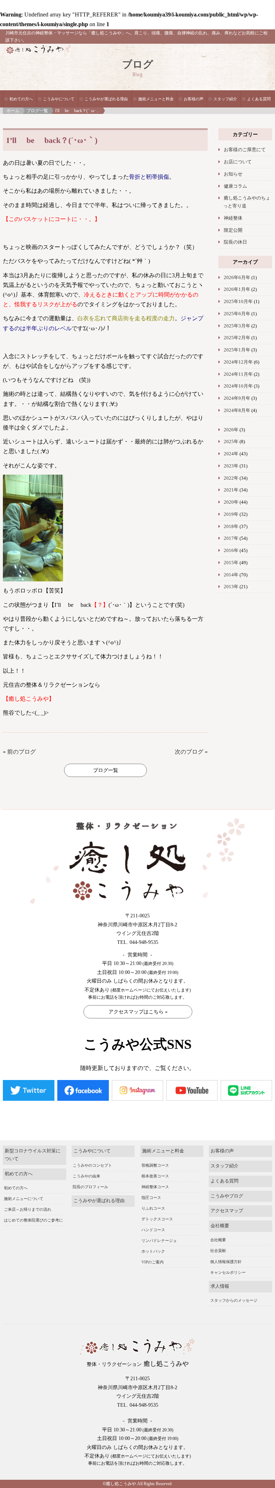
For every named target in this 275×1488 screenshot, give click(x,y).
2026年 (231, 429)
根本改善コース (155, 1176)
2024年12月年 (238, 362)
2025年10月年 (238, 301)
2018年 (231, 526)
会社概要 (220, 1225)
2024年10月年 (238, 386)
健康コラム (235, 186)
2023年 (231, 466)
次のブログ (189, 752)
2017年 (231, 538)
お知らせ (233, 174)
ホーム (12, 110)
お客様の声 (193, 99)
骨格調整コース (155, 1165)
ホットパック (153, 1251)
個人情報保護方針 (226, 1261)
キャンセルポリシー (228, 1272)
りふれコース (153, 1208)
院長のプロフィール (90, 1187)
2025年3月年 (237, 325)
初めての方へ (21, 99)
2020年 (231, 502)
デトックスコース (157, 1219)
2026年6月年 (237, 277)
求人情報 (220, 1286)
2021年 (231, 490)
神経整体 (233, 218)
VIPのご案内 (152, 1262)
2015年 (231, 562)
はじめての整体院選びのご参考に (33, 1220)
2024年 (231, 453)
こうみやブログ (227, 1196)
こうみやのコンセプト (92, 1165)
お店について (238, 161)
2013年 (231, 586)
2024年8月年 (237, 410)
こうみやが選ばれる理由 (106, 99)
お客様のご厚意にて (245, 149)
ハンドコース (153, 1230)
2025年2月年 (237, 337)
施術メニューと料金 (156, 99)
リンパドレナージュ (159, 1240)
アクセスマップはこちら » (138, 1011)
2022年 (231, 478)
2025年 (231, 441)
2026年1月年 (237, 289)
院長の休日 (235, 242)
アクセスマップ (227, 1210)
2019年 (231, 514)
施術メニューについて (23, 1198)
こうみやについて (58, 99)
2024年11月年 (238, 374)
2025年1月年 (237, 349)
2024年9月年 (237, 398)
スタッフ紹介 (225, 99)
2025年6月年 (237, 313)
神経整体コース (155, 1187)
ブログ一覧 (37, 110)
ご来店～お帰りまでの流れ (27, 1209)
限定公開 (233, 230)
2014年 (231, 574)
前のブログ (21, 752)
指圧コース (151, 1197)
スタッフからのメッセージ (233, 1300)
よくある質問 (259, 99)
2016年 (231, 550)
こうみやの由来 (86, 1176)
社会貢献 (218, 1250)
